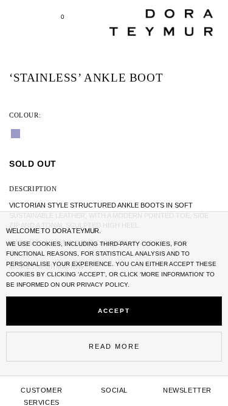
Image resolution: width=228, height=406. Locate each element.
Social (114, 390)
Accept (114, 310)
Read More (114, 346)
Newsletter (187, 390)
